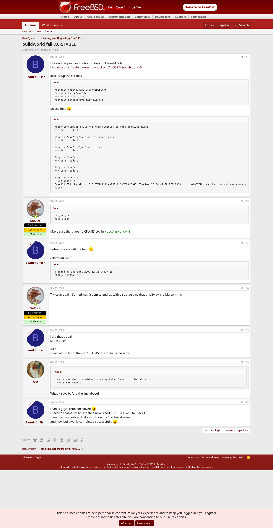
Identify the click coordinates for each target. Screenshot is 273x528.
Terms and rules (210, 457)
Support (180, 16)
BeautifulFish (32, 50)
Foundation (198, 16)
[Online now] (35, 216)
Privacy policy (229, 457)
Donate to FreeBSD (200, 7)
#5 (247, 330)
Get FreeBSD (95, 16)
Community (142, 16)
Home (65, 16)
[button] (61, 25)
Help (241, 457)
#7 (247, 402)
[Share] (242, 57)
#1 (247, 56)
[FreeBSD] (98, 13)
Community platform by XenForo (136, 464)
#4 (247, 288)
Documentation (119, 16)
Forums (30, 25)
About (78, 16)
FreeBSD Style (33, 457)
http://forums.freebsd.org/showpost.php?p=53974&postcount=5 (96, 67)
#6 (247, 362)
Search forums (45, 31)
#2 (247, 200)
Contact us (193, 457)
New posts (28, 31)
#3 (247, 242)
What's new (50, 25)
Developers (162, 16)
